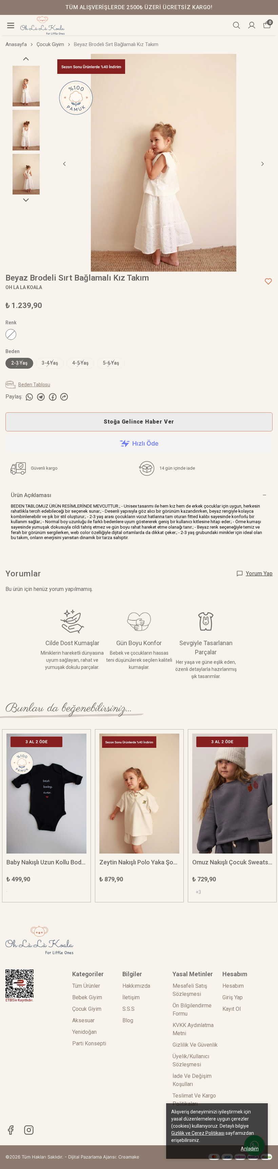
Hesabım (233, 986)
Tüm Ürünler (86, 986)
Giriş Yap (232, 997)
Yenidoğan (84, 1032)
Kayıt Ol (231, 1009)
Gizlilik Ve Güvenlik (195, 1045)
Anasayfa (16, 44)
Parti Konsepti (89, 1043)
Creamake (128, 1157)
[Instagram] (29, 1130)
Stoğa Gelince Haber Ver (139, 421)
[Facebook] (10, 1130)
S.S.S (128, 1009)
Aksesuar (83, 1020)
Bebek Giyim (87, 997)
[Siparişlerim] (251, 25)
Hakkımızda (136, 986)
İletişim (131, 997)
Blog (127, 1020)
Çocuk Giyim (50, 44)
